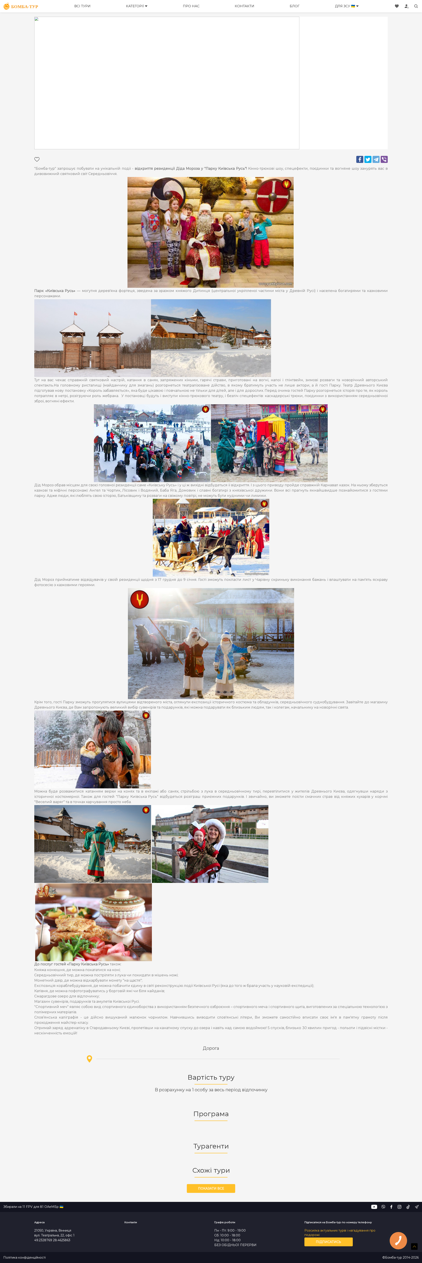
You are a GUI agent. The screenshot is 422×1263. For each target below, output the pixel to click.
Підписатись (328, 1242)
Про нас (191, 6)
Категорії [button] (135, 6)
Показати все (211, 1188)
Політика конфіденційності (24, 1257)
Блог (295, 6)
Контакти (244, 6)
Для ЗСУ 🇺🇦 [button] (345, 6)
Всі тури (82, 6)
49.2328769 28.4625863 (52, 1240)
